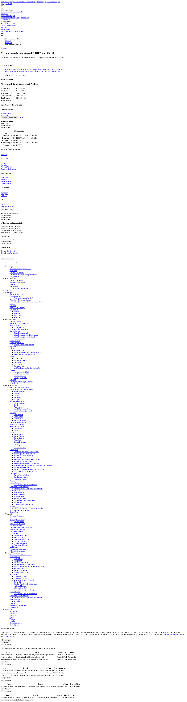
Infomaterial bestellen (8, 206)
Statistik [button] (4, 662)
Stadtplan (4, 165)
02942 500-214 (6, 115)
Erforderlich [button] (5, 642)
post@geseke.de (12, 253)
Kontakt (3, 163)
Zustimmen (7, 644)
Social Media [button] (6, 689)
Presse (3, 204)
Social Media (5, 29)
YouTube (4, 196)
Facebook (4, 192)
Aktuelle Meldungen (8, 16)
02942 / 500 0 (11, 251)
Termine (3, 27)
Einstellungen (6, 640)
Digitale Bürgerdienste (8, 25)
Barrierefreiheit (6, 183)
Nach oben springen (8, 2)
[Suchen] (2, 8)
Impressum (4, 179)
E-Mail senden (6, 113)
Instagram (4, 194)
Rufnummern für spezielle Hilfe (12, 12)
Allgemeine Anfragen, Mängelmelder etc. (15, 18)
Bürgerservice (5, 20)
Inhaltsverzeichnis (7, 181)
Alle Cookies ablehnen (9, 700)
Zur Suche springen (53, 2)
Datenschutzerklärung (171, 634)
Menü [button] (3, 35)
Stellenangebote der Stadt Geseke (12, 31)
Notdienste (4, 14)
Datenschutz (5, 177)
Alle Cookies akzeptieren (25, 700)
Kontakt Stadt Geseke (8, 23)
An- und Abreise (6, 167)
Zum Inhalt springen (22, 2)
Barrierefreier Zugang (8, 169)
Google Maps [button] (6, 678)
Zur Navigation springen (37, 2)
